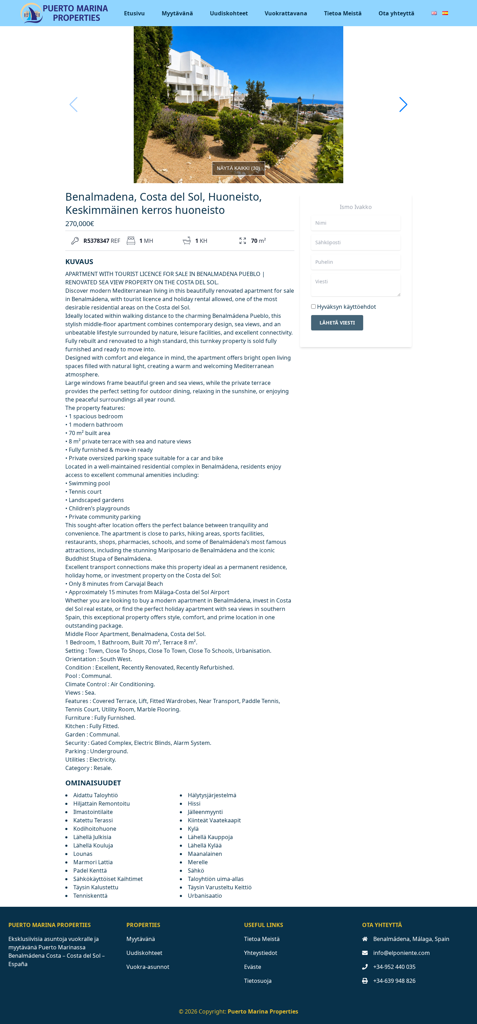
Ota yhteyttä (396, 13)
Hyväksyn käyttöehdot (346, 307)
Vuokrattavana (286, 13)
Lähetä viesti (337, 322)
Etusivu (134, 13)
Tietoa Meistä (343, 13)
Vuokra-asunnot (147, 967)
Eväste (252, 967)
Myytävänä (177, 13)
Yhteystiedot (260, 953)
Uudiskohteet (229, 13)
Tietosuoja (258, 981)
